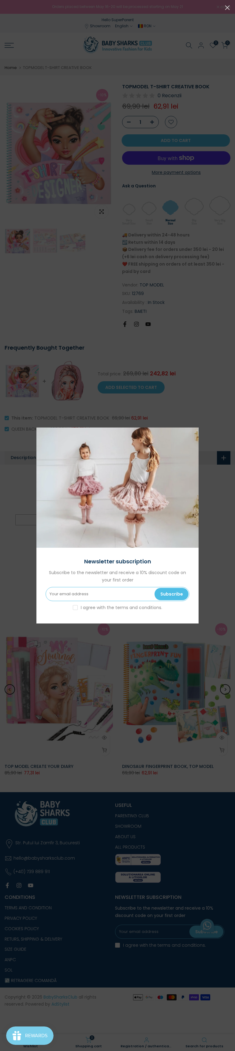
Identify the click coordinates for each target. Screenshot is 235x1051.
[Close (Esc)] (227, 7)
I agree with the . (121, 607)
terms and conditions (138, 607)
